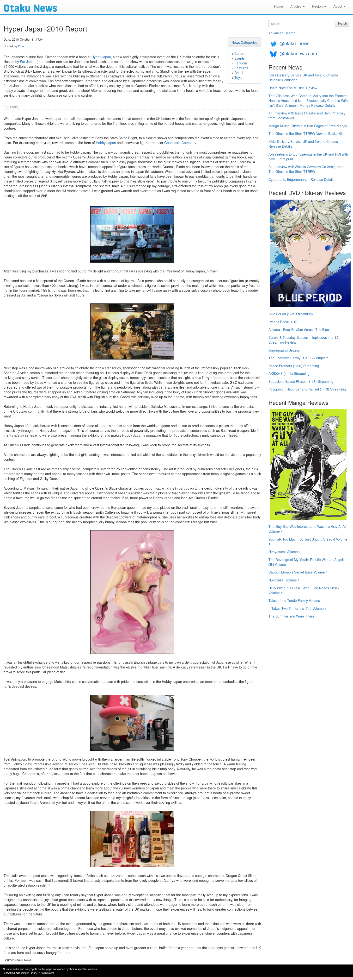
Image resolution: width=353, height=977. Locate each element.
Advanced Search (281, 33)
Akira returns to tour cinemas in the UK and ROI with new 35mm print (308, 156)
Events (239, 58)
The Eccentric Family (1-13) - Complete (298, 357)
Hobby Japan (106, 142)
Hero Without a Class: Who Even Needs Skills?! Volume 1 (304, 590)
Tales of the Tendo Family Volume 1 (295, 600)
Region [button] (318, 6)
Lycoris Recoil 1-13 (282, 321)
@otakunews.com (298, 53)
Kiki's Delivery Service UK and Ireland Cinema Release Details (303, 144)
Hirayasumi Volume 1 (284, 551)
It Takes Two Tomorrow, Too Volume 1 (297, 608)
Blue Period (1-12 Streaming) (290, 313)
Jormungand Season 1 (285, 350)
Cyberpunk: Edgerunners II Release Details (301, 179)
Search (342, 23)
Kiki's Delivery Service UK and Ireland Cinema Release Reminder (303, 77)
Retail (238, 72)
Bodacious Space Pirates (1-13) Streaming (300, 381)
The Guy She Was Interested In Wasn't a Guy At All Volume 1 (307, 529)
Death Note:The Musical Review (292, 87)
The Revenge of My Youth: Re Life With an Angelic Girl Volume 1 (306, 562)
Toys (238, 77)
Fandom (240, 63)
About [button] (338, 6)
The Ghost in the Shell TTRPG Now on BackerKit (305, 133)
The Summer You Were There (291, 616)
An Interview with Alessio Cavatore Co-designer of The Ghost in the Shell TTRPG (306, 169)
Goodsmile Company (180, 142)
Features (241, 67)
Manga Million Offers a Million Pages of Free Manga (307, 125)
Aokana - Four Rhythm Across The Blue (298, 329)
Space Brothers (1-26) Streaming (293, 365)
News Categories (244, 42)
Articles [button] (296, 6)
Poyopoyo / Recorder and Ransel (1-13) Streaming (307, 389)
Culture (239, 53)
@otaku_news (295, 43)
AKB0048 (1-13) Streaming (289, 373)
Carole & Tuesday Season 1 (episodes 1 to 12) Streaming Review (304, 340)
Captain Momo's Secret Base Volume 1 (298, 572)
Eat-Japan (28, 61)
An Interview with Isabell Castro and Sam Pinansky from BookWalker (306, 115)
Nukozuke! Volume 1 (284, 580)
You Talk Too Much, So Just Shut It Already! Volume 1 (307, 541)
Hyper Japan (101, 56)
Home (278, 6)
